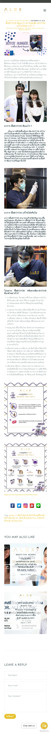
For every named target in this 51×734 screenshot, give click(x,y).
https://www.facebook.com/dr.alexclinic (21, 494)
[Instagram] (25, 505)
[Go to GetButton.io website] (44, 731)
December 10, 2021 (38, 21)
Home (8, 28)
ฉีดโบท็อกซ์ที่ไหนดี (36, 515)
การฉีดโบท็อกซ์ (21, 515)
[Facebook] (12, 505)
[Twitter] (19, 505)
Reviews (26, 21)
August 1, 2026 (26, 623)
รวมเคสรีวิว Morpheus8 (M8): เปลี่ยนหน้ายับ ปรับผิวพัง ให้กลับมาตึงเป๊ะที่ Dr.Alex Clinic (26, 564)
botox (11, 515)
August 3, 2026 (26, 574)
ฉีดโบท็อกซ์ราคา (11, 518)
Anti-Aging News (25, 603)
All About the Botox (14, 21)
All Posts (15, 28)
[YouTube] (32, 505)
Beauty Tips (24, 28)
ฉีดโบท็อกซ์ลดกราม (27, 518)
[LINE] (38, 505)
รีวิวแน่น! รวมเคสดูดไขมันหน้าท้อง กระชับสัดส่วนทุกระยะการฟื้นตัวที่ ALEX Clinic (25, 614)
